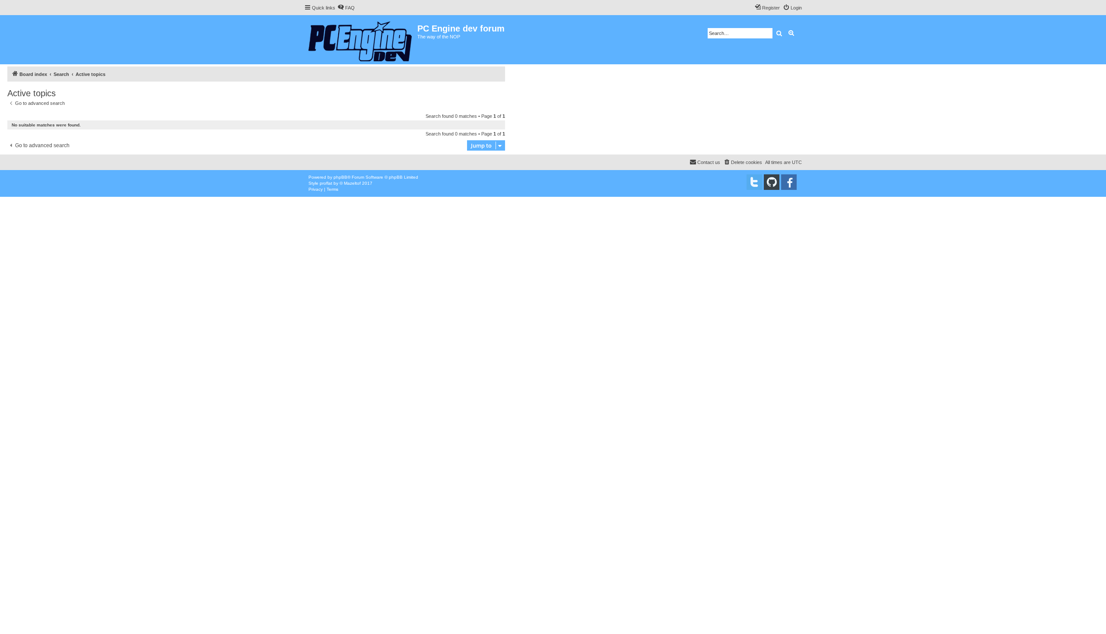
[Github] (771, 182)
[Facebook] (789, 182)
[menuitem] (346, 8)
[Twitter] (754, 182)
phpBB (340, 177)
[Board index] (360, 39)
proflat (326, 183)
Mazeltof (352, 183)
